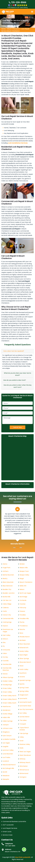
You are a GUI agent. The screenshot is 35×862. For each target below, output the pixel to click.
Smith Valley (24, 669)
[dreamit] (7, 12)
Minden (22, 564)
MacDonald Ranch (9, 765)
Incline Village (7, 714)
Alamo (5, 564)
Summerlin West (25, 706)
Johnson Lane (7, 728)
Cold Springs (7, 622)
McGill (5, 772)
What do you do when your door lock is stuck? (17, 374)
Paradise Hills (24, 618)
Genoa (5, 674)
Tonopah (23, 724)
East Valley (6, 635)
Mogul (22, 578)
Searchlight (24, 655)
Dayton (5, 626)
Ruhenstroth (24, 648)
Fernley (5, 657)
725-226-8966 (18, 2)
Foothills (6, 661)
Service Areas (7, 835)
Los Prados (6, 757)
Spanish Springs (25, 680)
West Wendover (25, 755)
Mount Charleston (13, 29)
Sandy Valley (24, 651)
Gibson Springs (8, 677)
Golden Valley (7, 681)
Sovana (22, 677)
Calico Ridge (7, 604)
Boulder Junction (9, 593)
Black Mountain (8, 582)
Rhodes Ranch (25, 637)
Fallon (5, 653)
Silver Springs (24, 658)
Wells (21, 748)
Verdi (21, 741)
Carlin (5, 611)
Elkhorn (5, 639)
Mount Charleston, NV (12, 852)
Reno (21, 633)
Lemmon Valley (8, 750)
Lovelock (6, 761)
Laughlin (5, 746)
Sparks (22, 684)
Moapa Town (24, 571)
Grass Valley (7, 688)
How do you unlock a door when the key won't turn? (18, 386)
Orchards (23, 600)
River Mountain (25, 644)
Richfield (22, 640)
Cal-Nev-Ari (7, 600)
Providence (24, 626)
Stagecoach (24, 695)
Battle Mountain (8, 575)
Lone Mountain (8, 754)
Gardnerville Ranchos (7, 669)
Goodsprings (7, 685)
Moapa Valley (24, 575)
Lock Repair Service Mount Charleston (15, 30)
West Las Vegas (25, 752)
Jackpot (6, 725)
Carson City (7, 615)
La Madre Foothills (9, 739)
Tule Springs (24, 733)
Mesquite (6, 779)
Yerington (23, 777)
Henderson (6, 710)
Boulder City (7, 589)
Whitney (22, 759)
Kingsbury (6, 732)
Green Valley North (9, 696)
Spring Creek (24, 688)
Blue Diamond (7, 586)
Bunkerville (6, 597)
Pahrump (23, 608)
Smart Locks (7, 832)
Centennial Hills (8, 618)
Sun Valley (23, 713)
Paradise (23, 615)
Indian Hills (6, 717)
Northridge (23, 597)
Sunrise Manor (25, 717)
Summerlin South (26, 702)
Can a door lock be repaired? (13, 351)
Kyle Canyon (7, 736)
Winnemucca (24, 770)
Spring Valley (24, 691)
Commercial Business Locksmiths (14, 821)
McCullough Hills (8, 768)
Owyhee (22, 604)
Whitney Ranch (25, 762)
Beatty (5, 578)
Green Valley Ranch (10, 699)
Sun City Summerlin (26, 709)
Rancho (22, 629)
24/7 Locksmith (8, 825)
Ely (4, 646)
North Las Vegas (25, 593)
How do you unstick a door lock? (14, 380)
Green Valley (7, 692)
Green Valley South (9, 703)
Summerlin (23, 698)
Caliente (6, 608)
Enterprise (6, 650)
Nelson (22, 589)
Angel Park (6, 568)
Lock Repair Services (10, 828)
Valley (22, 737)
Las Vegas (6, 743)
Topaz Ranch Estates (24, 729)
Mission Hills (24, 568)
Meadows (6, 776)
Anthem (5, 571)
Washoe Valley (25, 744)
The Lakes (23, 720)
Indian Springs (7, 721)
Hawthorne (7, 706)
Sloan (21, 666)
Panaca (22, 611)
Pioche (22, 622)
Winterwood (24, 773)
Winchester (24, 766)
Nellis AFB (23, 586)
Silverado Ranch (25, 662)
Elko (4, 642)
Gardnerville (7, 664)
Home (3, 29)
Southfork (23, 673)
